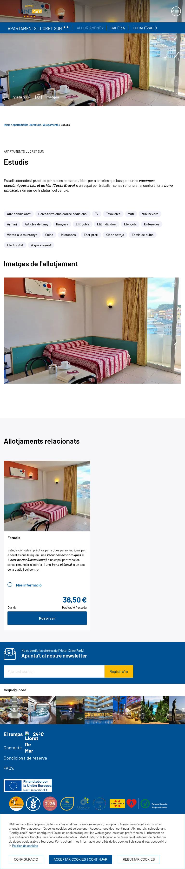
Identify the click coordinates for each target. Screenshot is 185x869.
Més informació (29, 585)
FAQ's (9, 768)
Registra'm (119, 671)
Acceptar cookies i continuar (80, 859)
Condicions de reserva (25, 758)
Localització (145, 27)
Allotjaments (90, 27)
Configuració (26, 859)
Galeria (118, 27)
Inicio (7, 125)
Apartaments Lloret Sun (27, 125)
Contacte (13, 747)
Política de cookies (25, 846)
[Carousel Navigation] (176, 89)
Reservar (47, 618)
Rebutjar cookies (139, 859)
